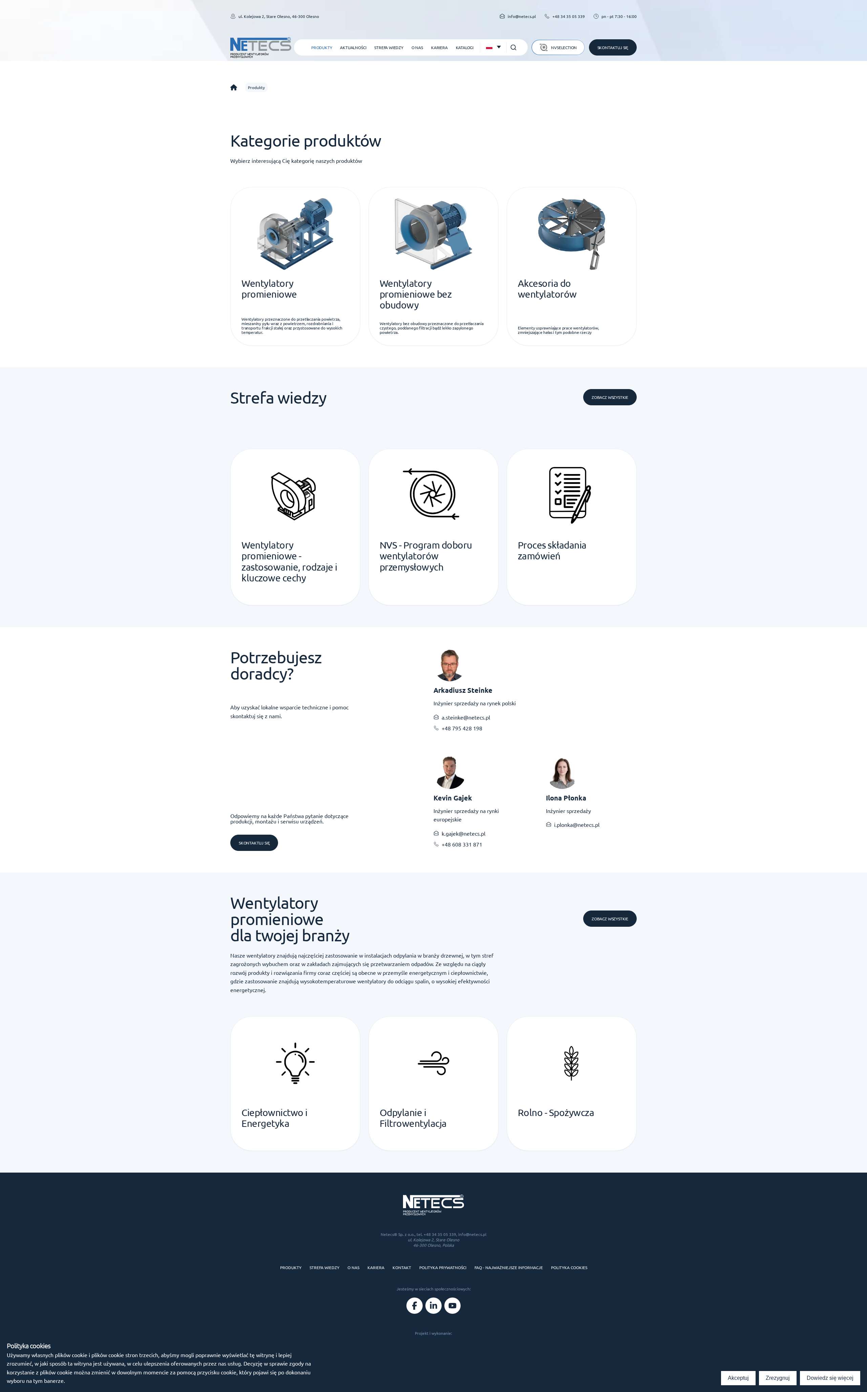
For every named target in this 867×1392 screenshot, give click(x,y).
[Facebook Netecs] (414, 1306)
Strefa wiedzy (388, 47)
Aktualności (353, 47)
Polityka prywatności (442, 1267)
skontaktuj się (254, 842)
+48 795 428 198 (462, 728)
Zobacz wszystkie (610, 397)
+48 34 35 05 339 (568, 16)
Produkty (321, 47)
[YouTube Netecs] (452, 1306)
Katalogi (464, 47)
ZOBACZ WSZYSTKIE (610, 918)
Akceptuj (738, 1378)
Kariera (439, 47)
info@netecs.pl (472, 1234)
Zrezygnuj (778, 1378)
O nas (417, 47)
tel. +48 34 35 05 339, (437, 1234)
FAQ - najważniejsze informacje (508, 1267)
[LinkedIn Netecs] (433, 1306)
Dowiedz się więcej (830, 1378)
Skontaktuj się (612, 47)
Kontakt (402, 1267)
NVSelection (564, 47)
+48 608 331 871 (462, 844)
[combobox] (493, 47)
